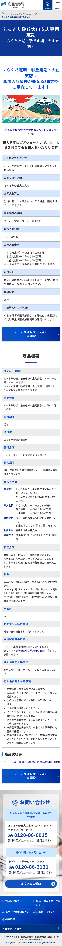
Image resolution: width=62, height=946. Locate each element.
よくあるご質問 (31, 883)
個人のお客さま (13, 900)
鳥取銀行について (45, 912)
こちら (15, 283)
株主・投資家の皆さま (17, 912)
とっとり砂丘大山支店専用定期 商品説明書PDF (30, 762)
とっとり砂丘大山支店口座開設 (31, 334)
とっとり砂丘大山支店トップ (23, 14)
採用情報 (10, 919)
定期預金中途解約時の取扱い (31, 650)
